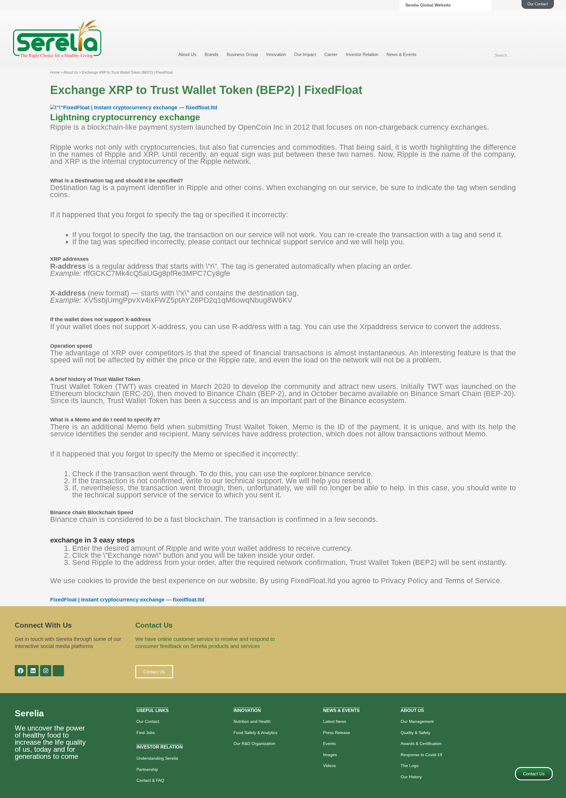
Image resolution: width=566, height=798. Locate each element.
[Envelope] (58, 670)
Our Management (417, 721)
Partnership (147, 769)
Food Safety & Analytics (255, 732)
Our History (411, 776)
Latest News (334, 721)
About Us (187, 54)
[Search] (547, 55)
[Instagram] (45, 670)
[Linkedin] (33, 670)
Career (331, 54)
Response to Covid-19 (421, 754)
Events (329, 743)
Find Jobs (145, 732)
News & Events (401, 54)
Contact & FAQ (150, 780)
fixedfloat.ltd (201, 108)
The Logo (410, 765)
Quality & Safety (415, 732)
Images (330, 754)
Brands (211, 54)
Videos (329, 765)
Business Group (242, 54)
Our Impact (305, 54)
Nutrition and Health (252, 721)
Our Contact (147, 721)
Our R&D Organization (254, 743)
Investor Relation (362, 54)
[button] (154, 671)
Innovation (276, 54)
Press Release (336, 732)
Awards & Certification (421, 743)
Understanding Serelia (157, 758)
